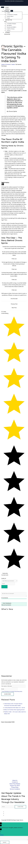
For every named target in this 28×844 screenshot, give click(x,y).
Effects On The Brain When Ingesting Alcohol (14, 709)
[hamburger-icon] (2, 7)
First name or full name (6, 686)
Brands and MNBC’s (11, 27)
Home (7, 7)
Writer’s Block (10, 16)
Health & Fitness (10, 28)
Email (2, 689)
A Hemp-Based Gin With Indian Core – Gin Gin (14, 707)
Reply (2, 835)
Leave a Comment (6, 64)
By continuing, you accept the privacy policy (12, 691)
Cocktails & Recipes (11, 23)
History (8, 30)
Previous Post (14, 304)
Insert (4, 842)
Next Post (14, 307)
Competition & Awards (12, 14)
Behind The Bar (8, 20)
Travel (8, 18)
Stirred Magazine (7, 33)
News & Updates (7, 10)
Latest (8, 12)
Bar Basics (9, 25)
